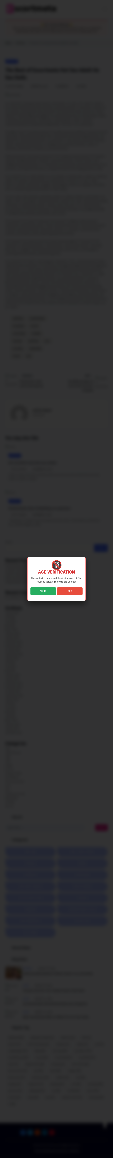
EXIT (70, 591)
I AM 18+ (43, 591)
